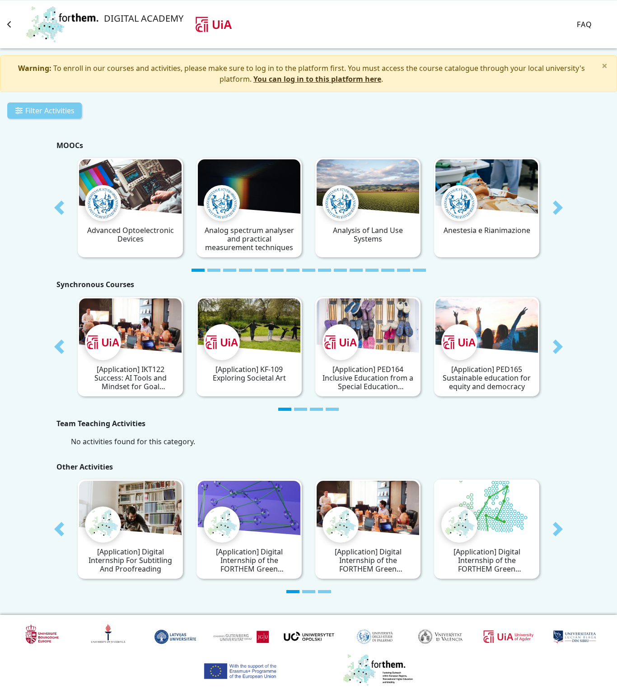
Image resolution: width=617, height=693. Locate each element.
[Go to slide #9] (324, 270)
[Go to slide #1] (198, 270)
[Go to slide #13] (387, 270)
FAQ (584, 24)
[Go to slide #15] (419, 270)
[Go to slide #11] (356, 270)
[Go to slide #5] (261, 270)
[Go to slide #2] (213, 270)
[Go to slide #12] (372, 270)
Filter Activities (49, 111)
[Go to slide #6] (277, 270)
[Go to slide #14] (403, 270)
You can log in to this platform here (317, 79)
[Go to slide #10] (340, 270)
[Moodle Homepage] (9, 24)
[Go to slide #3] (229, 270)
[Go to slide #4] (245, 270)
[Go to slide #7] (292, 270)
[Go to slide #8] (308, 270)
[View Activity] (87, 167)
